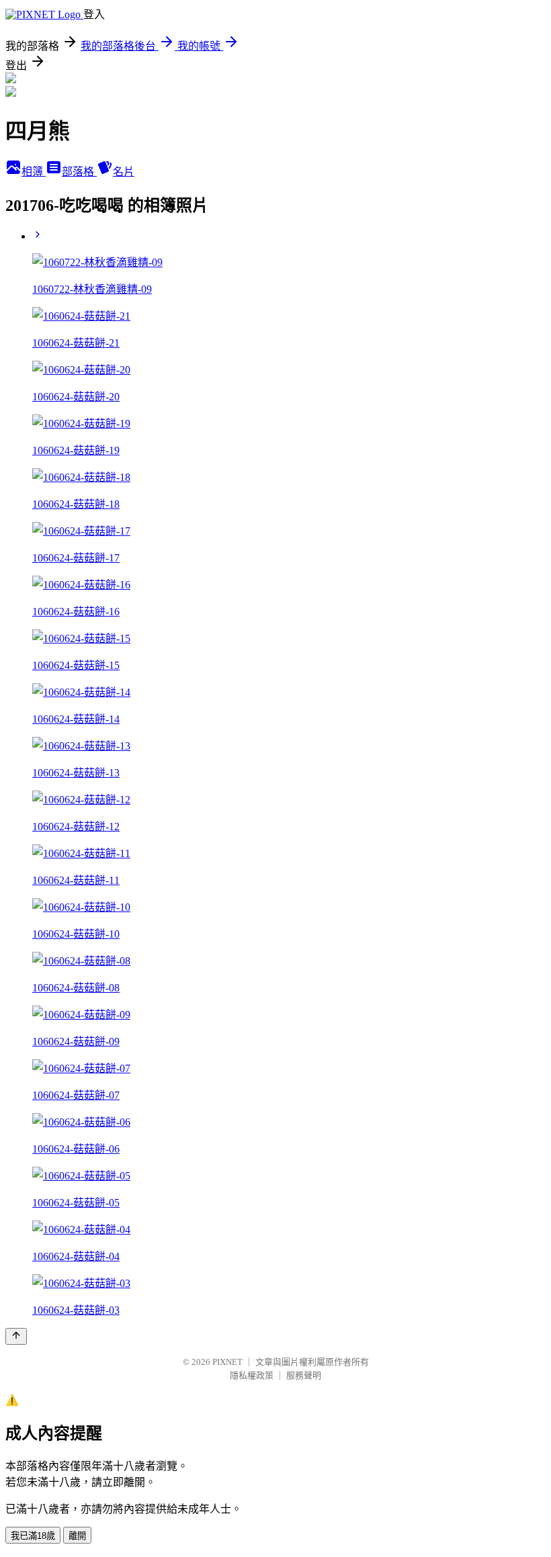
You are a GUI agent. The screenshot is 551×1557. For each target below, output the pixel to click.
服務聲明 (303, 1375)
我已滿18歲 (33, 1536)
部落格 (79, 171)
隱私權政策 (251, 1375)
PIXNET (227, 1362)
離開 (77, 1536)
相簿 (34, 171)
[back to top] (16, 1336)
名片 (123, 171)
